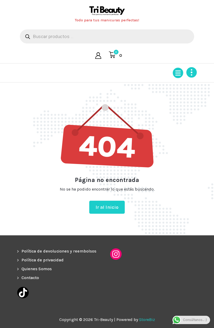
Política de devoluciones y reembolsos (58, 251)
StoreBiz (147, 319)
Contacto (30, 277)
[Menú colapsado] (178, 73)
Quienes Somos (36, 268)
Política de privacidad (42, 259)
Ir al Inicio (107, 207)
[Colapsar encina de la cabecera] (191, 72)
